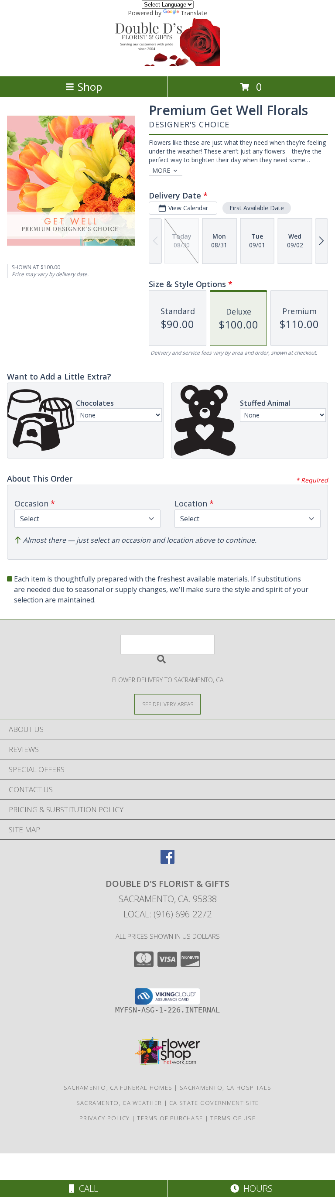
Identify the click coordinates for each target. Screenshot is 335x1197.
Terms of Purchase (170, 1118)
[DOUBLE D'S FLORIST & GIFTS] (167, 63)
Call (86, 1188)
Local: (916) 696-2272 (167, 914)
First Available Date (256, 208)
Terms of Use (233, 1118)
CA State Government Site (214, 1103)
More (161, 170)
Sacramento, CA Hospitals (225, 1087)
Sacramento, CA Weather (119, 1103)
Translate (194, 13)
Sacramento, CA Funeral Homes (118, 1087)
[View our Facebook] (167, 861)
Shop (90, 86)
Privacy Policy (104, 1118)
